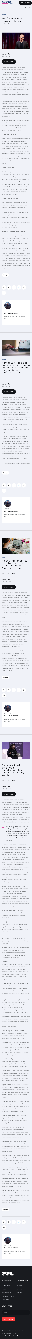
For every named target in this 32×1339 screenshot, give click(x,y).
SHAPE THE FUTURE (8, 1296)
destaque (5, 275)
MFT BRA (19, 1292)
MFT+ (18, 1296)
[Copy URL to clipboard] (4, 293)
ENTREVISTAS (6, 1285)
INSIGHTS (5, 14)
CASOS (4, 1289)
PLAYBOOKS (5, 1299)
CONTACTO (20, 1289)
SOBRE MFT (20, 1285)
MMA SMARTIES (6, 1292)
